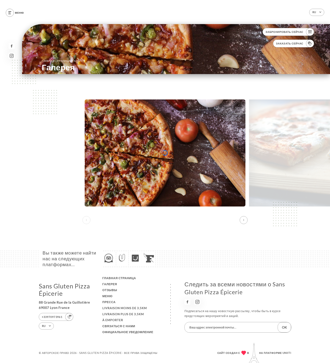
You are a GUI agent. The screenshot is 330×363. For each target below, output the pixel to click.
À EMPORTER (112, 320)
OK (284, 327)
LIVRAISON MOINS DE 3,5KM (124, 308)
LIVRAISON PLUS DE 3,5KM (123, 314)
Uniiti (287, 352)
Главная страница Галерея (63, 60)
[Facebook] (12, 46)
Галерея (109, 284)
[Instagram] (12, 56)
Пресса (109, 302)
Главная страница (119, 278)
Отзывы (109, 290)
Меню (107, 296)
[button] (244, 220)
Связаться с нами (118, 326)
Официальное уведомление (127, 332)
